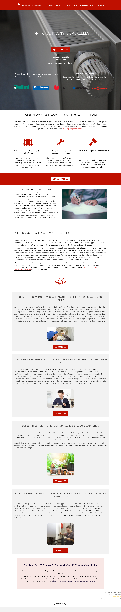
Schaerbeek (50, 579)
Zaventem (62, 581)
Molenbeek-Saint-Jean (37, 579)
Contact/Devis (100, 5)
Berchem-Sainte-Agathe (50, 576)
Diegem (54, 581)
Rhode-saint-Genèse (81, 581)
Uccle (75, 579)
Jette (94, 576)
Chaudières (59, 5)
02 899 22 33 (83, 5)
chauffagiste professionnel (73, 129)
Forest (75, 576)
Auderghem (36, 576)
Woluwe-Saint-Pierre (44, 581)
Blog (91, 5)
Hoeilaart (70, 581)
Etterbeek (63, 576)
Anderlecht (27, 576)
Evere (69, 576)
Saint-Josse (68, 579)
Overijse (92, 581)
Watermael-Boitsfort (85, 579)
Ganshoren (82, 576)
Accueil (51, 5)
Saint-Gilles (59, 579)
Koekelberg (24, 579)
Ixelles (89, 576)
